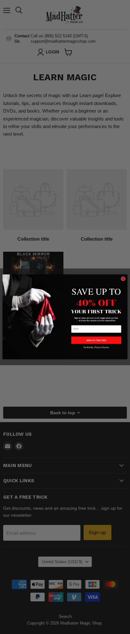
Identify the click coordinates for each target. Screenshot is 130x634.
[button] (96, 340)
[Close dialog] (123, 279)
